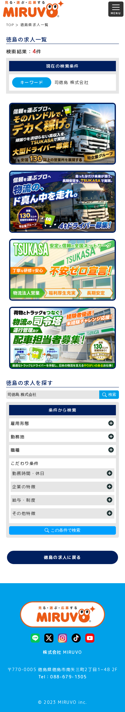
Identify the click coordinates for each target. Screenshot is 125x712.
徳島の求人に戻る (62, 557)
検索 (112, 394)
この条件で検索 (65, 530)
